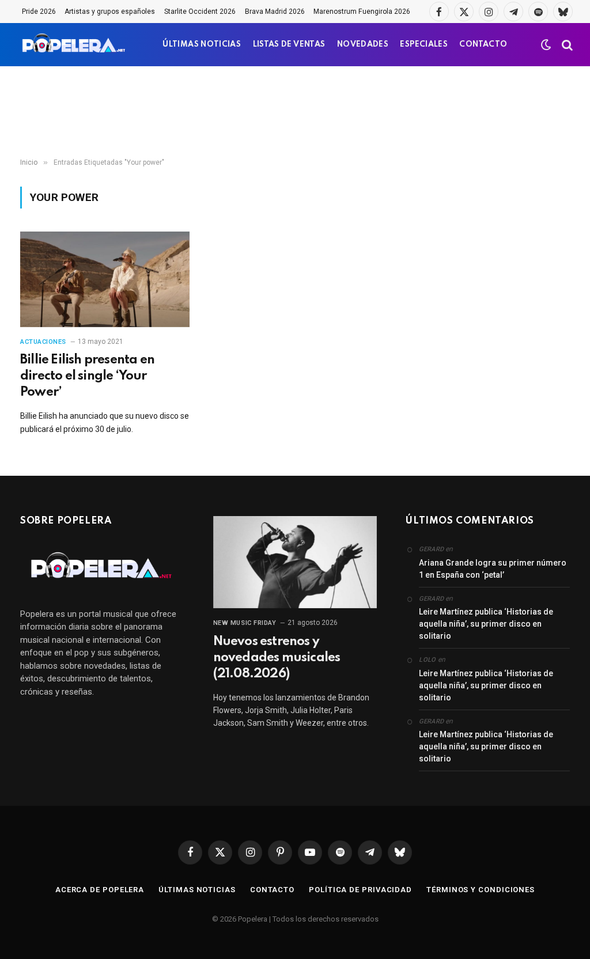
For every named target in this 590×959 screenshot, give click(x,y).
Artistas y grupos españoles (110, 11)
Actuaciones (43, 342)
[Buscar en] (566, 45)
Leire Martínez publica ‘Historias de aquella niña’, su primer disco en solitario (486, 623)
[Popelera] (74, 44)
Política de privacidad (360, 889)
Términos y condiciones (480, 889)
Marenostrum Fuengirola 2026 (361, 11)
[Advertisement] (295, 112)
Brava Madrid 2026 (275, 11)
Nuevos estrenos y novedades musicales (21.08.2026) (277, 657)
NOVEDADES (362, 44)
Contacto (272, 889)
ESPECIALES (424, 44)
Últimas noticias (197, 889)
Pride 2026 (39, 11)
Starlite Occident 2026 (200, 11)
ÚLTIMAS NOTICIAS (201, 44)
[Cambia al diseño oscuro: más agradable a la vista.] (546, 45)
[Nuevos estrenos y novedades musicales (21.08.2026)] (295, 562)
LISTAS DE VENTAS (289, 44)
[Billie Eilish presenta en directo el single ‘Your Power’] (105, 279)
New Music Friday (245, 623)
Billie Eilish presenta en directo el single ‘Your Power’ (87, 376)
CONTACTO (483, 44)
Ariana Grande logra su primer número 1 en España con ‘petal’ (492, 568)
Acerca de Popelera (99, 889)
